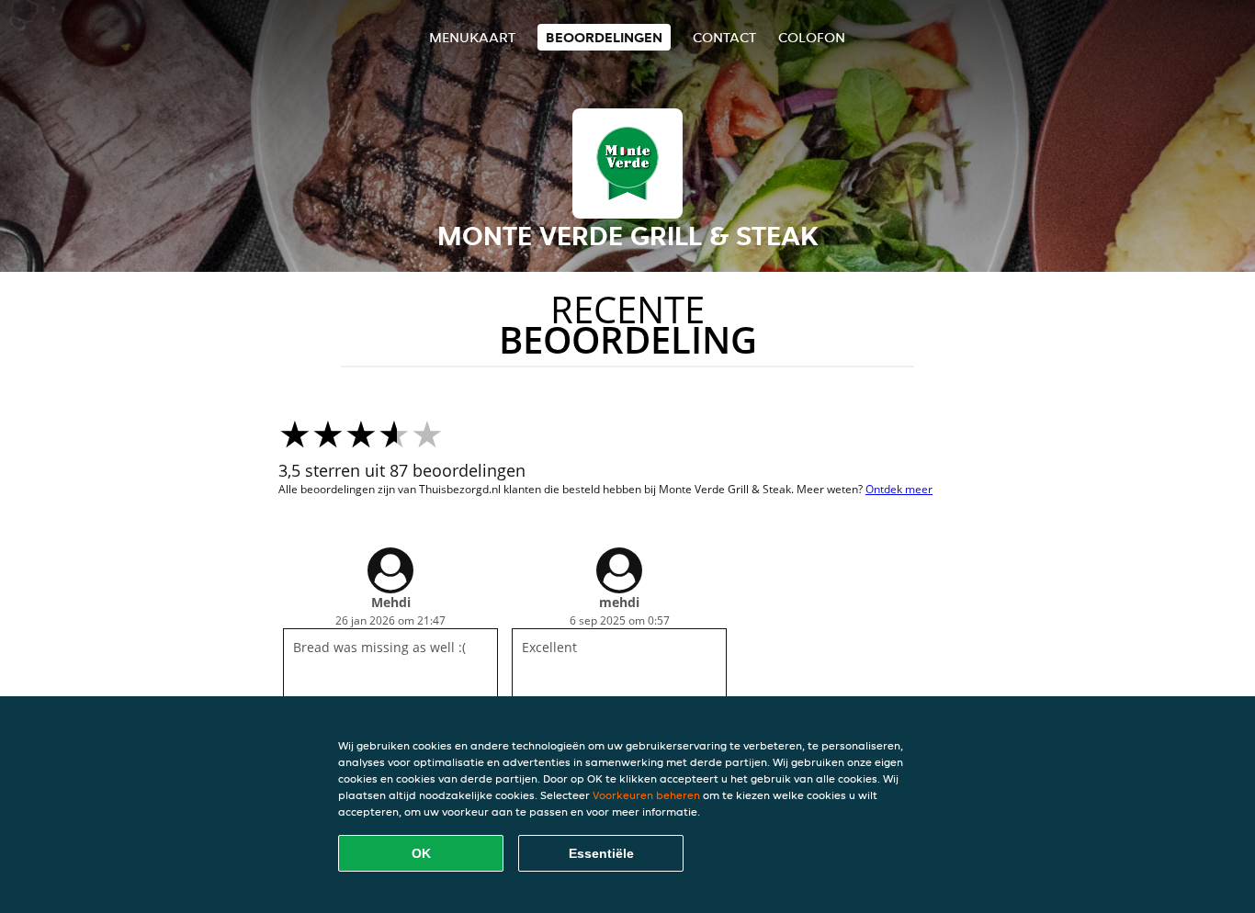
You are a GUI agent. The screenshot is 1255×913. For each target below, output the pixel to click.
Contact (724, 37)
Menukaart (472, 37)
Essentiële (601, 853)
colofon (811, 37)
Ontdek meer (899, 489)
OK (421, 853)
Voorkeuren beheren (646, 795)
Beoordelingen (604, 37)
